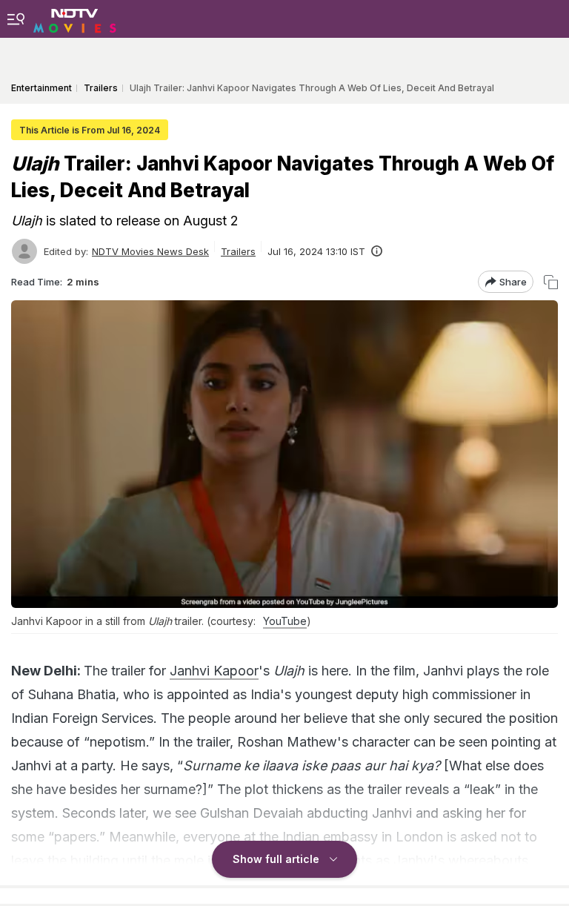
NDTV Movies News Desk (150, 251)
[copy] (551, 282)
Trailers (238, 251)
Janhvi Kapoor (214, 670)
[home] (74, 18)
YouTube (285, 621)
